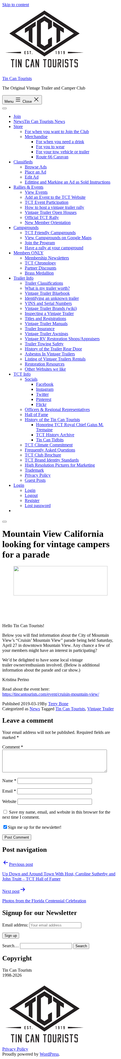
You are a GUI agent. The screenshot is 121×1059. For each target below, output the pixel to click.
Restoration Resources (44, 364)
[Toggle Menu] (4, 108)
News (35, 708)
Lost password (38, 505)
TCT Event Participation (46, 202)
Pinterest (43, 399)
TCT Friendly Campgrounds (50, 232)
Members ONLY (29, 252)
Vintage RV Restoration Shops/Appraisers (62, 338)
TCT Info (22, 374)
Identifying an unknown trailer (52, 298)
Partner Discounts (40, 268)
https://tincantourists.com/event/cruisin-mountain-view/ (50, 694)
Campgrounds (26, 227)
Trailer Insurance (40, 328)
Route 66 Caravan (52, 156)
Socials (31, 379)
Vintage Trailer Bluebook (47, 293)
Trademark (34, 470)
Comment (12, 747)
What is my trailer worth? (47, 288)
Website (9, 801)
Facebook (44, 384)
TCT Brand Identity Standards (52, 460)
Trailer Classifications (44, 283)
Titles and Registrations (45, 318)
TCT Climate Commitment (49, 444)
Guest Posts (35, 480)
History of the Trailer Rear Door (53, 348)
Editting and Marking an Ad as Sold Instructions (67, 182)
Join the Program (40, 242)
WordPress (49, 1054)
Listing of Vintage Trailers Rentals (55, 359)
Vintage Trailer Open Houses (51, 212)
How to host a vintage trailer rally (54, 207)
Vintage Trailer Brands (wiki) (51, 308)
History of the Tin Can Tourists (52, 419)
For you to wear (50, 146)
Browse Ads (36, 167)
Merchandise (36, 136)
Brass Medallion (39, 273)
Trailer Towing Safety (44, 343)
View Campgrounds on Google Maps (58, 237)
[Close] (4, 521)
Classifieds (23, 161)
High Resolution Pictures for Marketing (60, 465)
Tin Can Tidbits (50, 439)
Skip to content (15, 4)
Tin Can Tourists (17, 78)
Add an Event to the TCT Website (55, 197)
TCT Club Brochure (43, 455)
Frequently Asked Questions (50, 450)
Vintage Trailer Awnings (46, 333)
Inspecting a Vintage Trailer (49, 313)
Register (32, 500)
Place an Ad (35, 172)
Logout (31, 495)
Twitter (42, 394)
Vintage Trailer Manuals (46, 323)
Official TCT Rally (42, 217)
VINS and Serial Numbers (48, 303)
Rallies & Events (28, 187)
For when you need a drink (60, 141)
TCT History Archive (55, 434)
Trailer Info (23, 278)
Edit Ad (32, 177)
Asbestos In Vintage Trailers (50, 354)
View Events (36, 192)
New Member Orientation (48, 222)
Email (9, 791)
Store (18, 126)
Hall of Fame (36, 414)
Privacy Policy (38, 475)
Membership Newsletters (47, 257)
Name (9, 780)
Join (17, 116)
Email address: (15, 925)
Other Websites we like (45, 369)
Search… (10, 945)
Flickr (41, 404)
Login (19, 485)
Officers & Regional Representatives (57, 409)
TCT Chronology (40, 263)
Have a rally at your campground (54, 247)
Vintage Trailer (100, 708)
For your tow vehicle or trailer (62, 151)
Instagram (44, 389)
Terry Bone (58, 703)
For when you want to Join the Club (57, 131)
